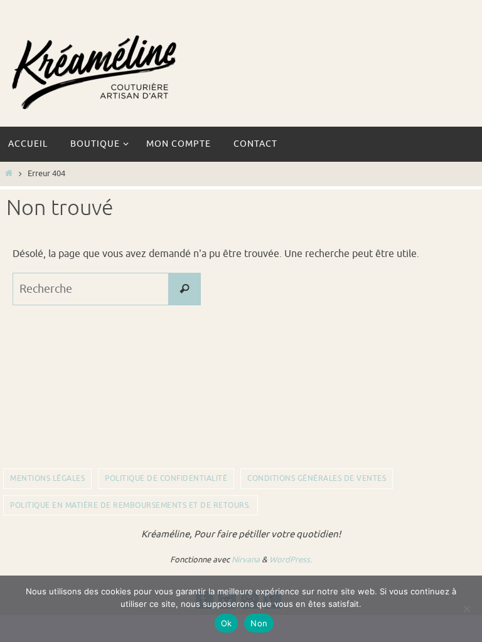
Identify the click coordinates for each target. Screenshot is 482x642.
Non (258, 623)
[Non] (466, 609)
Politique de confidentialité (166, 478)
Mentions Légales (47, 478)
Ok (226, 623)
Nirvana (246, 559)
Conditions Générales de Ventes (316, 478)
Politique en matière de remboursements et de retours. (130, 505)
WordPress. (290, 559)
